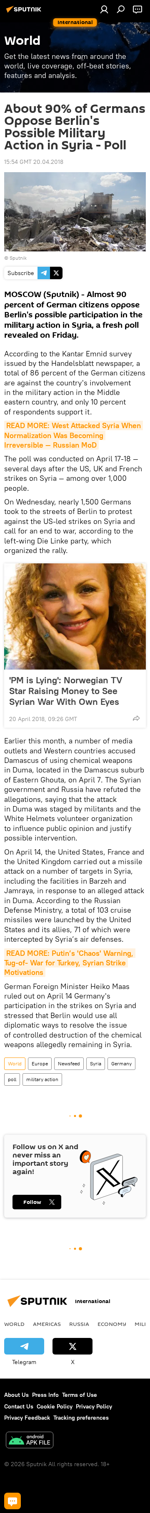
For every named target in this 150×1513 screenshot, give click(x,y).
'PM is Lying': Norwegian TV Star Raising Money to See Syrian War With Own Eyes (65, 691)
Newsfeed (69, 1063)
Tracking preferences (81, 1417)
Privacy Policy (94, 1406)
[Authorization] (104, 9)
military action (42, 1079)
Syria (95, 1063)
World (15, 1063)
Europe (40, 1063)
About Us (16, 1394)
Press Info (45, 1394)
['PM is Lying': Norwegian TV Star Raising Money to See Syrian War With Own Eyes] (75, 616)
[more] (136, 718)
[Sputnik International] (25, 12)
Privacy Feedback (27, 1417)
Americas (47, 1324)
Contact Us (18, 1406)
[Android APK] (29, 1441)
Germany (121, 1063)
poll (12, 1079)
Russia (79, 1324)
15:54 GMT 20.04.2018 (33, 162)
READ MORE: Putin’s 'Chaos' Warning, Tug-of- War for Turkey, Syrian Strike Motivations (69, 962)
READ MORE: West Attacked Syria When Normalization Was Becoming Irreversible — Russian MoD (73, 435)
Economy (112, 1324)
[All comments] (12, 1501)
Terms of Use (79, 1394)
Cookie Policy (54, 1406)
